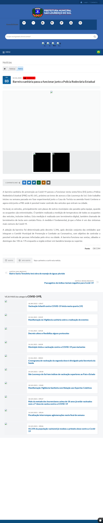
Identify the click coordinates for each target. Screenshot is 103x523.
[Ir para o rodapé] (28, 28)
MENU (7, 52)
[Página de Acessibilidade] (80, 22)
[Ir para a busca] (22, 28)
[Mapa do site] (71, 22)
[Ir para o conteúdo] (88, 22)
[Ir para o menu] (94, 22)
